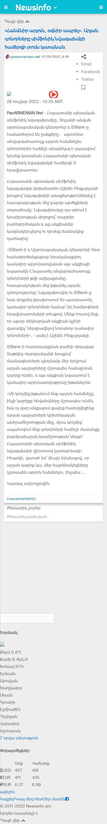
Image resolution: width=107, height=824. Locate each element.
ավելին (7, 792)
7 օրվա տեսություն (19, 738)
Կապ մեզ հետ (29, 799)
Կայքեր (7, 799)
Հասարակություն (21, 498)
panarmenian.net (25, 56)
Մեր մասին (54, 799)
